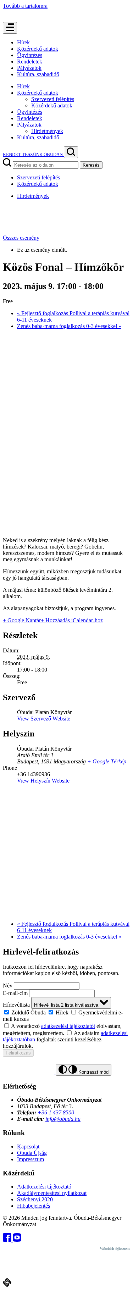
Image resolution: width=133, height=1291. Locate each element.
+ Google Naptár (22, 620)
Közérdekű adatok (37, 49)
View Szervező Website (43, 719)
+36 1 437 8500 (56, 1112)
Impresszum (30, 1159)
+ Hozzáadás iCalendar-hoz (72, 620)
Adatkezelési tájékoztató (44, 1187)
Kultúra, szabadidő (38, 74)
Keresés (91, 165)
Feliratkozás (18, 1053)
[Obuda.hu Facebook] (8, 1240)
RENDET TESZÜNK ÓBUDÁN (33, 154)
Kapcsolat (28, 1146)
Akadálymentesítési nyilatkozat (52, 1193)
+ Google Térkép (106, 761)
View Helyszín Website (43, 781)
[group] (66, 1015)
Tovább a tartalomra (25, 6)
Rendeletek (29, 62)
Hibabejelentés (33, 1206)
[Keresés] (71, 152)
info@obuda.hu (63, 1119)
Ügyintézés (29, 55)
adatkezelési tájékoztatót (68, 1026)
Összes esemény (21, 238)
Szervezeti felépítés (52, 99)
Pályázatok (29, 68)
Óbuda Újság (32, 1153)
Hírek (23, 42)
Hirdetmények (47, 131)
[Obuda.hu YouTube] (17, 1240)
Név (7, 986)
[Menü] (10, 28)
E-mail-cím (15, 993)
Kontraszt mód (93, 1072)
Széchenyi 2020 (35, 1199)
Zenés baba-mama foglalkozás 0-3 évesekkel (69, 326)
